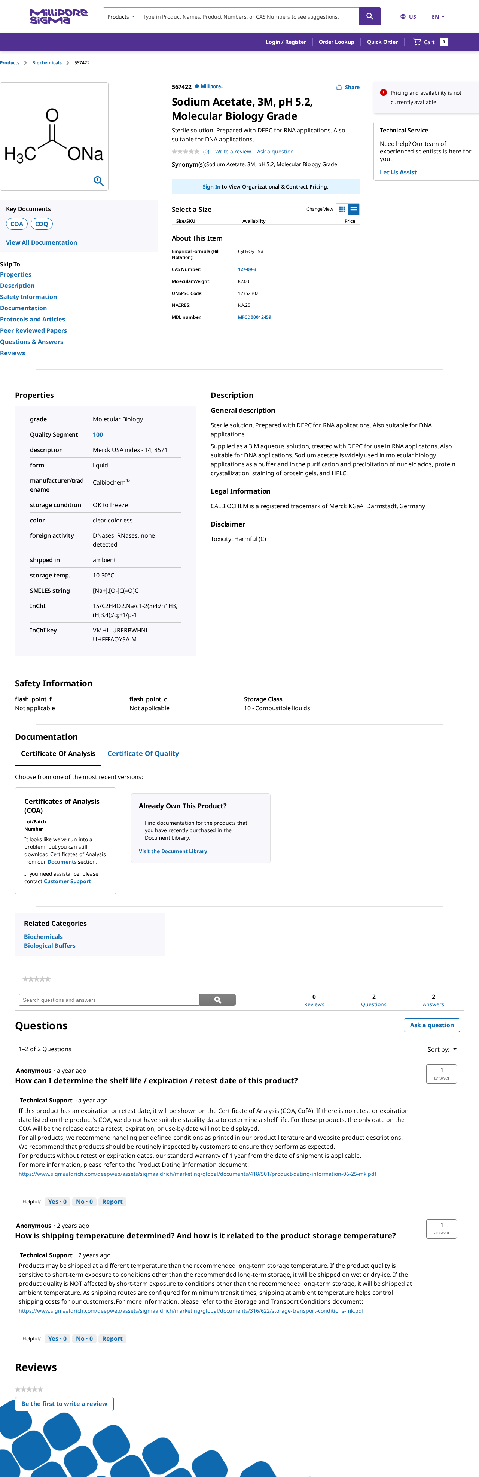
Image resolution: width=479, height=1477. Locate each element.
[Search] (370, 16)
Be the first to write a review (67, 1405)
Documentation (23, 308)
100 (98, 434)
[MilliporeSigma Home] (59, 16)
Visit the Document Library (173, 851)
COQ (42, 224)
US (412, 16)
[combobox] (242, 16)
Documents (62, 861)
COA (16, 224)
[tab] (16, 62)
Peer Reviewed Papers (33, 330)
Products (9, 62)
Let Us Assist (398, 172)
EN (435, 16)
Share (352, 87)
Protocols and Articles (32, 319)
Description (17, 285)
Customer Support (67, 881)
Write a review (233, 151)
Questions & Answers (31, 342)
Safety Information (28, 297)
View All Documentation (41, 242)
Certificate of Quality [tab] (143, 753)
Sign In (211, 186)
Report (112, 1201)
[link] (36, 979)
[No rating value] (187, 151)
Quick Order (382, 41)
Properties (15, 274)
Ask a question (275, 151)
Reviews (12, 353)
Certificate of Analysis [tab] (58, 753)
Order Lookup (336, 41)
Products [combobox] (118, 16)
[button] (286, 42)
